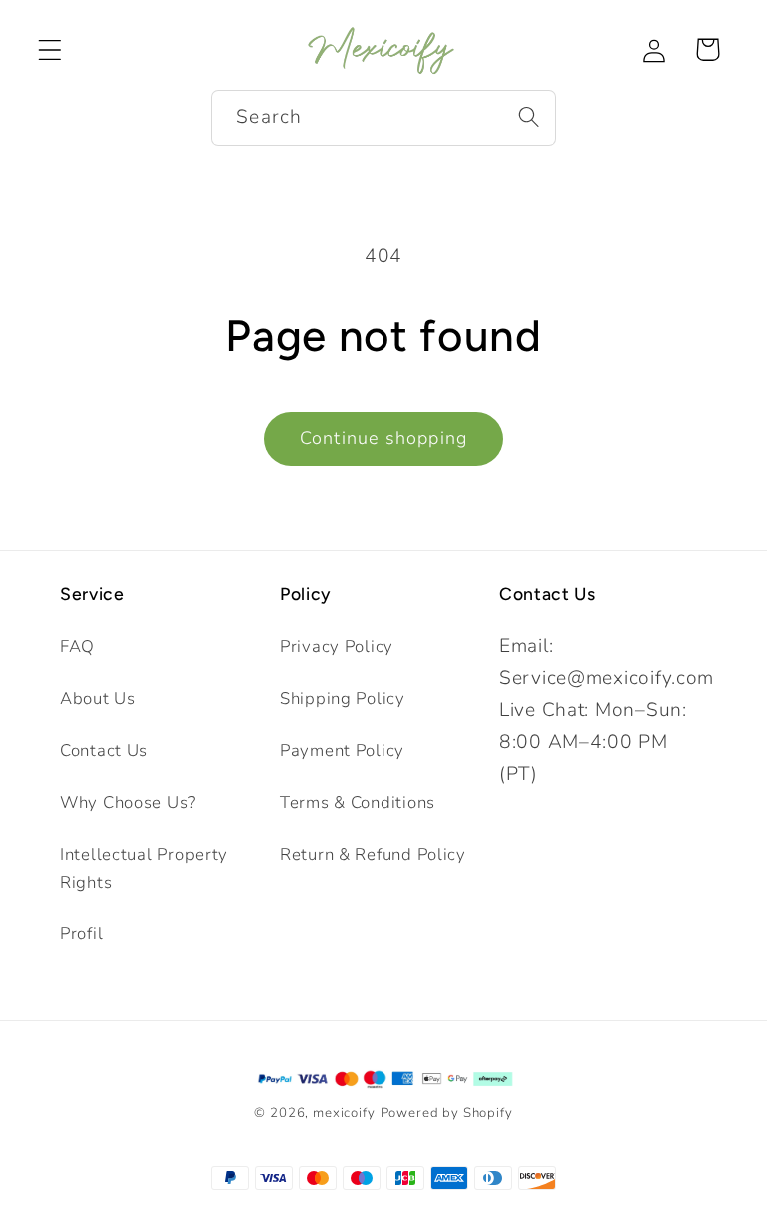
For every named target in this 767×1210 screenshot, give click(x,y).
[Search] (528, 117)
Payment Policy (342, 750)
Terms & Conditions (357, 802)
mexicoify (344, 1113)
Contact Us (104, 750)
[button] (50, 49)
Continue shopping (383, 438)
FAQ (77, 646)
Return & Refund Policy (373, 854)
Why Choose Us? (128, 802)
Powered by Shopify (447, 1113)
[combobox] (383, 118)
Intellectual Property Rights (144, 868)
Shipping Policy (342, 698)
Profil (81, 933)
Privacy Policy (336, 646)
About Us (98, 698)
